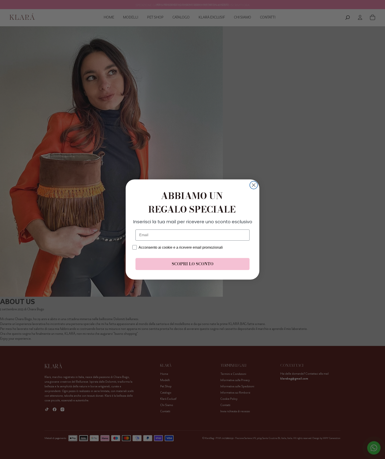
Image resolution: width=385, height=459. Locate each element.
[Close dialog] (254, 185)
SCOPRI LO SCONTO (192, 264)
